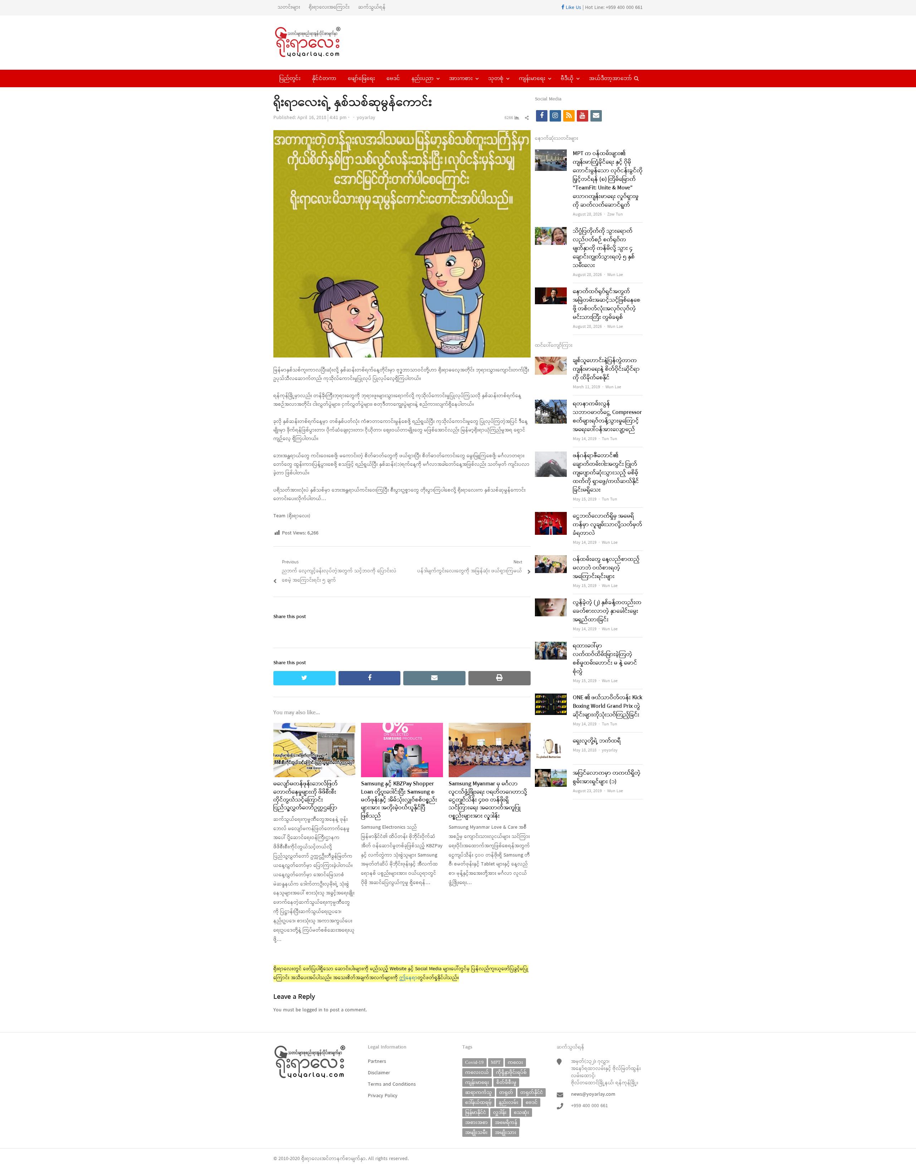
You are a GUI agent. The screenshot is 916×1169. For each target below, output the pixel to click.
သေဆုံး (521, 1112)
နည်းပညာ (422, 78)
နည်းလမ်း (508, 1102)
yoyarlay (366, 118)
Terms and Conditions (392, 1084)
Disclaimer (379, 1073)
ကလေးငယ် (477, 1072)
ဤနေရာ (408, 978)
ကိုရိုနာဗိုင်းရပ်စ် (511, 1072)
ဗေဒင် (393, 78)
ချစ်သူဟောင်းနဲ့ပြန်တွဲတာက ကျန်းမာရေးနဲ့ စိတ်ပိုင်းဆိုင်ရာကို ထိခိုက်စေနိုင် (606, 369)
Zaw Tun (615, 214)
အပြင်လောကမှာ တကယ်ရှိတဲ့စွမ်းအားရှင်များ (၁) (606, 777)
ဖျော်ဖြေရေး (361, 78)
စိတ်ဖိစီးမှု (506, 1082)
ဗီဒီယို (567, 78)
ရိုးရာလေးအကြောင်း (329, 7)
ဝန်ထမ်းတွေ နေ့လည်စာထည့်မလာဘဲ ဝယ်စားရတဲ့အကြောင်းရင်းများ (606, 568)
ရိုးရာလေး (311, 1159)
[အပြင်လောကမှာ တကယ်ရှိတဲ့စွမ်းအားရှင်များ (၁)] (551, 773)
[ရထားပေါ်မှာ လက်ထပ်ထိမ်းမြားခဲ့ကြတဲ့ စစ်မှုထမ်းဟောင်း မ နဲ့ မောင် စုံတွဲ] (551, 646)
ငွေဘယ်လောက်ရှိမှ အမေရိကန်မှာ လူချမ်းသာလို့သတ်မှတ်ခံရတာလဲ (607, 525)
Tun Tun (609, 439)
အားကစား (461, 78)
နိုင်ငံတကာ (324, 78)
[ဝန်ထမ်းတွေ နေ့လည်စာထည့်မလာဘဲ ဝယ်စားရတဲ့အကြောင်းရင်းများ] (551, 560)
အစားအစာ (476, 1122)
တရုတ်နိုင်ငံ (531, 1092)
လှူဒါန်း (500, 1112)
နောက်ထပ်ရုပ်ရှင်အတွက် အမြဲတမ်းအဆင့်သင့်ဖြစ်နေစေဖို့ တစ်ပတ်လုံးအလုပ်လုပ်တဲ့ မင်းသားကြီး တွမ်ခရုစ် (606, 304)
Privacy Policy (383, 1096)
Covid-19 (474, 1062)
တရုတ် (506, 1092)
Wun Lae (615, 274)
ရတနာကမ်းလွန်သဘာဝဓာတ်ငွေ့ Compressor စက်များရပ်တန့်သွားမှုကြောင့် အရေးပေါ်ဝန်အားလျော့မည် (607, 416)
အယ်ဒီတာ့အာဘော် (610, 78)
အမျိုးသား (505, 1132)
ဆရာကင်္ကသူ (478, 1092)
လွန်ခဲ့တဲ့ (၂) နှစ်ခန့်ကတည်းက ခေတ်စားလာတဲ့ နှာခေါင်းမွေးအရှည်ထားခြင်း (607, 611)
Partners (377, 1061)
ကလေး (515, 1062)
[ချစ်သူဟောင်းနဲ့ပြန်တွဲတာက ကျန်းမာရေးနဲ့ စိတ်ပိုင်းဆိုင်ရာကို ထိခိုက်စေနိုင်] (551, 361)
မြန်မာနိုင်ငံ (475, 1112)
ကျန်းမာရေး (532, 78)
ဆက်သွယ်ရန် (372, 7)
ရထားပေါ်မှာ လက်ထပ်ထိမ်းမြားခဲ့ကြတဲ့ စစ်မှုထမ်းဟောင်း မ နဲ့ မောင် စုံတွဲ (605, 658)
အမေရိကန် (506, 1122)
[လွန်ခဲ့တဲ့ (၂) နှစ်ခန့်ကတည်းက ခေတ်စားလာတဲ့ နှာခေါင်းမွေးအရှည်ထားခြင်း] (551, 603)
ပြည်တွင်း (290, 78)
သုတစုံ (495, 78)
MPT (496, 1062)
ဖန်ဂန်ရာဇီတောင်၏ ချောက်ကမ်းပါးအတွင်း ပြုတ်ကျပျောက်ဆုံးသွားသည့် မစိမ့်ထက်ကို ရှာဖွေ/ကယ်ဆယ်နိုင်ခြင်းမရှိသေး (606, 473)
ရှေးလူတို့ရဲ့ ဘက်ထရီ (597, 741)
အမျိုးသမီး (476, 1132)
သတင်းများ (289, 7)
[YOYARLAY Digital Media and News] (316, 42)
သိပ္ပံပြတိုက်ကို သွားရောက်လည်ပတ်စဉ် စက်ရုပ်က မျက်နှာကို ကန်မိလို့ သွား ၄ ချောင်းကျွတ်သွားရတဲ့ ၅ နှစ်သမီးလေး (604, 248)
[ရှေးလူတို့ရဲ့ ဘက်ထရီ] (551, 741)
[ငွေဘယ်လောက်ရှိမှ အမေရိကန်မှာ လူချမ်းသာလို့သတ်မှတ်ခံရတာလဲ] (551, 516)
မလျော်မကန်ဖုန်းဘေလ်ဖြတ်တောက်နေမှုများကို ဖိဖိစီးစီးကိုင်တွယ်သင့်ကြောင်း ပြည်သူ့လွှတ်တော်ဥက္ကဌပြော (305, 796)
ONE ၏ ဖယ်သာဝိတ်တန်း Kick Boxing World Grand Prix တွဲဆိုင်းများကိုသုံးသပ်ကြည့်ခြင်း (607, 706)
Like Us (572, 8)
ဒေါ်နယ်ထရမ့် (478, 1102)
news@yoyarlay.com (593, 1094)
